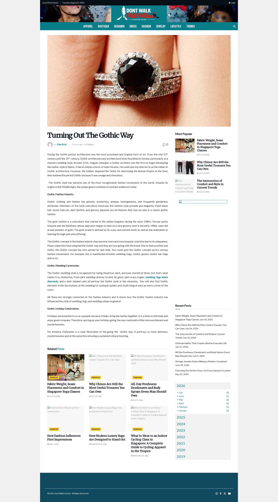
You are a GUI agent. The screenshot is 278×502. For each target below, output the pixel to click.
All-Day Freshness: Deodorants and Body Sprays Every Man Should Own (148, 389)
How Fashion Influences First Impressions (64, 437)
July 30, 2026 (54, 396)
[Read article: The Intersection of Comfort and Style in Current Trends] (185, 186)
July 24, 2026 (96, 396)
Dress (133, 26)
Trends (190, 26)
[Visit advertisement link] (203, 248)
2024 (181, 424)
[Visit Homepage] (139, 13)
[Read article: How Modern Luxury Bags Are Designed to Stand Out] (107, 419)
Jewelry (160, 26)
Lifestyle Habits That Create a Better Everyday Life (201, 343)
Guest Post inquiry (50, 2)
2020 (181, 450)
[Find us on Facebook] (220, 493)
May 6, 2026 (54, 444)
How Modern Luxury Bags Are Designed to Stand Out (107, 437)
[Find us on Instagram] (217, 493)
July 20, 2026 (203, 192)
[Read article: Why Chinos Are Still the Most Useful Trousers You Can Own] (107, 367)
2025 (181, 417)
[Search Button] (234, 26)
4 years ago (77, 144)
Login (233, 2)
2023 (181, 430)
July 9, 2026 (137, 400)
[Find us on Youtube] (229, 493)
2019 (181, 456)
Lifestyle (176, 26)
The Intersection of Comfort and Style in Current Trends (210, 184)
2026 (181, 385)
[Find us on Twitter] (224, 493)
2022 (181, 437)
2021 (181, 443)
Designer (119, 26)
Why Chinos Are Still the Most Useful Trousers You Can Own (107, 388)
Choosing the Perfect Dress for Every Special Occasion (203, 370)
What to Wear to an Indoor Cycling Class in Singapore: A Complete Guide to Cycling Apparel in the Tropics (149, 443)
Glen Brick (62, 144)
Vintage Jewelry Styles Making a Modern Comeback (201, 361)
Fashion (146, 26)
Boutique (103, 26)
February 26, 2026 (99, 444)
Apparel (88, 26)
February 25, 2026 (140, 456)
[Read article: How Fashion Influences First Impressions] (65, 419)
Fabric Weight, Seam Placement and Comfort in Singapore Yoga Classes (65, 388)
